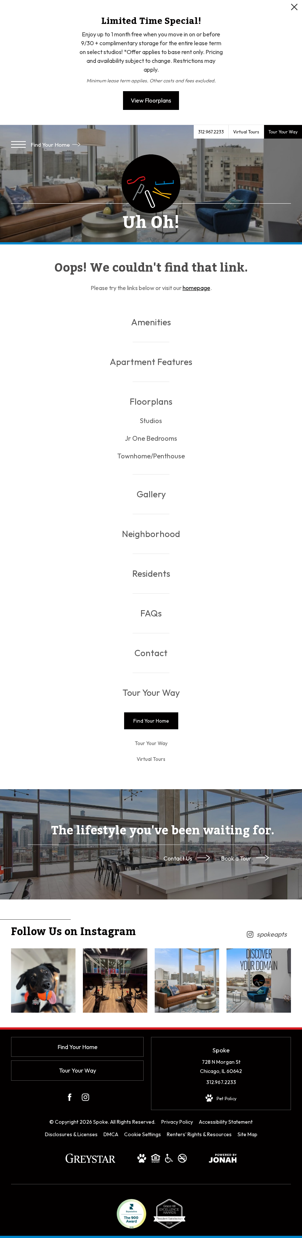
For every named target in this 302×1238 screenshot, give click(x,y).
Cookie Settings (142, 1134)
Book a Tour (236, 858)
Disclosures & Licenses (71, 1134)
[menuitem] (151, 322)
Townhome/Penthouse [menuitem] (151, 456)
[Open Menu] (18, 144)
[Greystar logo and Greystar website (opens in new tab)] (90, 1162)
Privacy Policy (177, 1122)
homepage (196, 287)
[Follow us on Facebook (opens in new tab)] (69, 1099)
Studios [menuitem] (151, 420)
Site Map (247, 1134)
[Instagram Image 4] (258, 980)
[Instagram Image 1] (43, 980)
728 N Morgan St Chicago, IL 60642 (221, 1066)
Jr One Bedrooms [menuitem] (151, 438)
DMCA (110, 1134)
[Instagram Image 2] (115, 980)
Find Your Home (51, 144)
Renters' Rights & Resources (199, 1134)
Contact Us (178, 858)
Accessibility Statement (226, 1122)
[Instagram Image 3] (187, 980)
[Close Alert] (294, 9)
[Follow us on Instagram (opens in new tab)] (85, 1099)
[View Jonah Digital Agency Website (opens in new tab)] (223, 1160)
